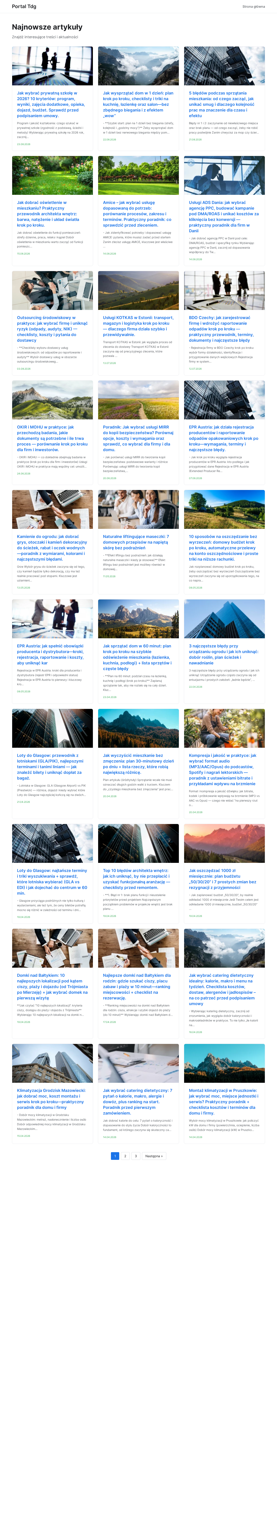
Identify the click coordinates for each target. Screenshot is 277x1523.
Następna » (154, 1156)
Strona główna (254, 6)
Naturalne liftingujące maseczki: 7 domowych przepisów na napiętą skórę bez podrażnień (136, 542)
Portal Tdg (24, 6)
